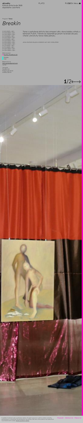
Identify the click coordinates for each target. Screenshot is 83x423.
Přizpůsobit (60, 418)
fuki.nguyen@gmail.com (10, 63)
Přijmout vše (78, 418)
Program (5, 19)
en (72, 3)
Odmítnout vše (69, 418)
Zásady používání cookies (22, 420)
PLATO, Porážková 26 (10, 54)
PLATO (41, 3)
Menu (77, 3)
